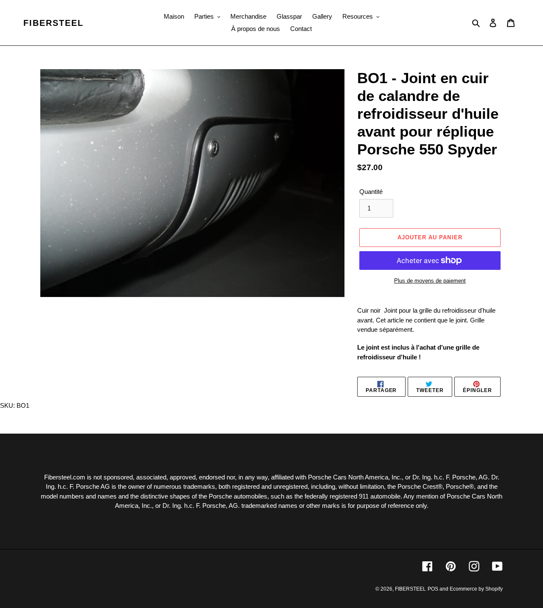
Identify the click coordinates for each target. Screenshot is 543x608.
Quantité (371, 191)
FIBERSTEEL (53, 23)
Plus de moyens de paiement (430, 280)
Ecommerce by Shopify (476, 589)
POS (433, 589)
